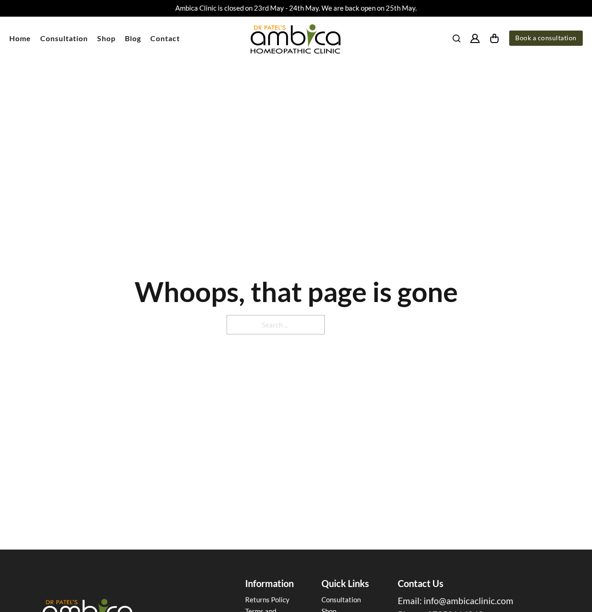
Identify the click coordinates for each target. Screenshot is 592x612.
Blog (133, 38)
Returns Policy (267, 599)
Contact (165, 38)
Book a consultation (546, 38)
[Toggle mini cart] (494, 38)
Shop (106, 38)
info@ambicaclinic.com (468, 600)
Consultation (64, 38)
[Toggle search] (456, 38)
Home (20, 38)
